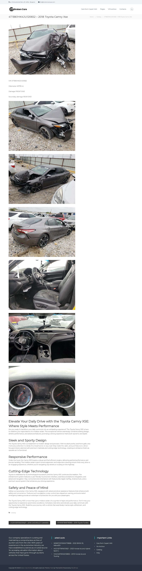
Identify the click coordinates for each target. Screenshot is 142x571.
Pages (102, 9)
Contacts (123, 9)
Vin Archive (100, 546)
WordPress (74, 568)
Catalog (98, 17)
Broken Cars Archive (26, 568)
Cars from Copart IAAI (89, 9)
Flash (51, 568)
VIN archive (112, 9)
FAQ (98, 553)
